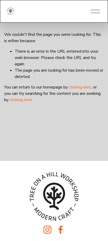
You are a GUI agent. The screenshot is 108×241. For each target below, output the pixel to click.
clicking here (80, 87)
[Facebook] (60, 229)
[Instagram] (47, 229)
